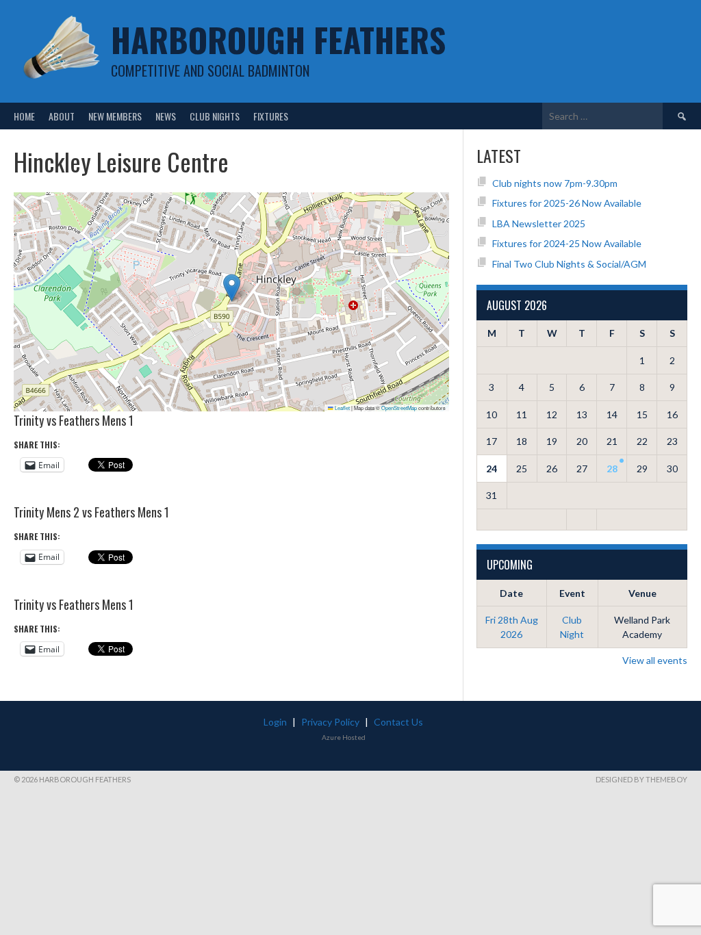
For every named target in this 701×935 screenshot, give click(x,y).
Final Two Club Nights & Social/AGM (569, 264)
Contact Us (398, 722)
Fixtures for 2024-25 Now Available (566, 243)
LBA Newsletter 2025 (538, 223)
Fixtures (270, 116)
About (62, 116)
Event (572, 593)
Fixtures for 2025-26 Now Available (566, 203)
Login (275, 722)
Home (24, 116)
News (165, 116)
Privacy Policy (330, 722)
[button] (231, 288)
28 (612, 468)
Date (511, 593)
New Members (115, 116)
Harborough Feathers (278, 39)
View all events (654, 660)
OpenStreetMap (399, 407)
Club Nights (215, 116)
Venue (642, 593)
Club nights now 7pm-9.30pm (554, 183)
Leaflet (341, 407)
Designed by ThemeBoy (641, 779)
